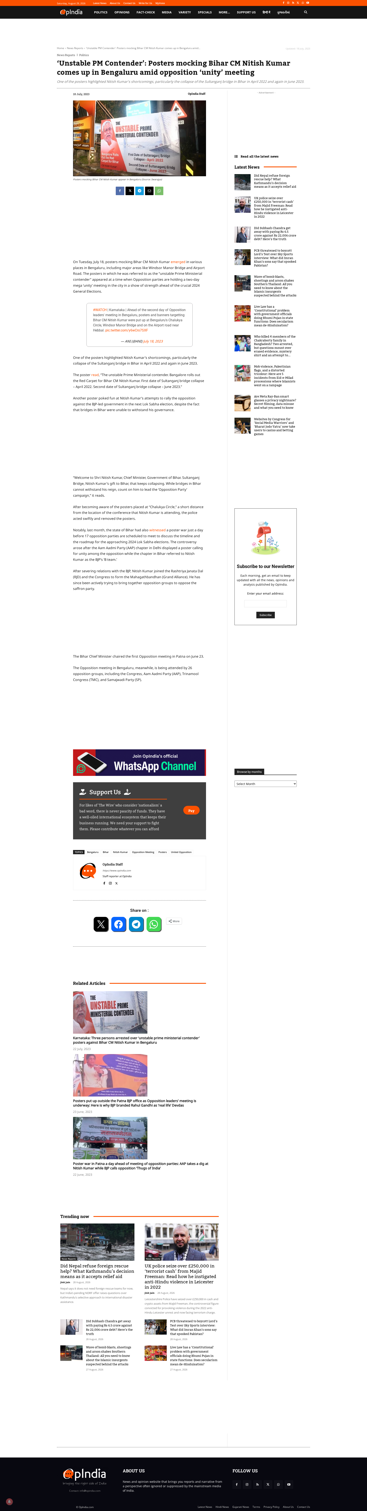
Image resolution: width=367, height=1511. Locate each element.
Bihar (106, 852)
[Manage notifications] (9, 1501)
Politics (84, 55)
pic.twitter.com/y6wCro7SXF (126, 330)
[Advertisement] (163, 1406)
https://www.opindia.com (117, 870)
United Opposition (181, 852)
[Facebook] (283, 3)
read (95, 374)
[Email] (149, 191)
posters (162, 852)
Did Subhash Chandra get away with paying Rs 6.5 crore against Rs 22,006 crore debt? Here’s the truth (109, 1327)
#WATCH (100, 310)
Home (60, 48)
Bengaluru (93, 852)
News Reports (75, 48)
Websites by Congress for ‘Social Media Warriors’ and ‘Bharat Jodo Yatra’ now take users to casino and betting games (274, 426)
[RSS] (293, 3)
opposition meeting (143, 852)
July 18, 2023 (153, 341)
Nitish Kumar (120, 852)
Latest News (247, 167)
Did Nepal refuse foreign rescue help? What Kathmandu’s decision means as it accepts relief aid (97, 1271)
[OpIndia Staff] (88, 873)
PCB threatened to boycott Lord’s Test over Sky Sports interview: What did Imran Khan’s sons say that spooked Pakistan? (193, 1327)
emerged (178, 261)
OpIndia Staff (196, 94)
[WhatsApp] (302, 3)
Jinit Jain (65, 1282)
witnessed (157, 530)
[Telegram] (139, 191)
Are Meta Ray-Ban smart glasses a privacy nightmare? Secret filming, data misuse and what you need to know (275, 402)
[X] (298, 3)
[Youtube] (307, 3)
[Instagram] (288, 3)
